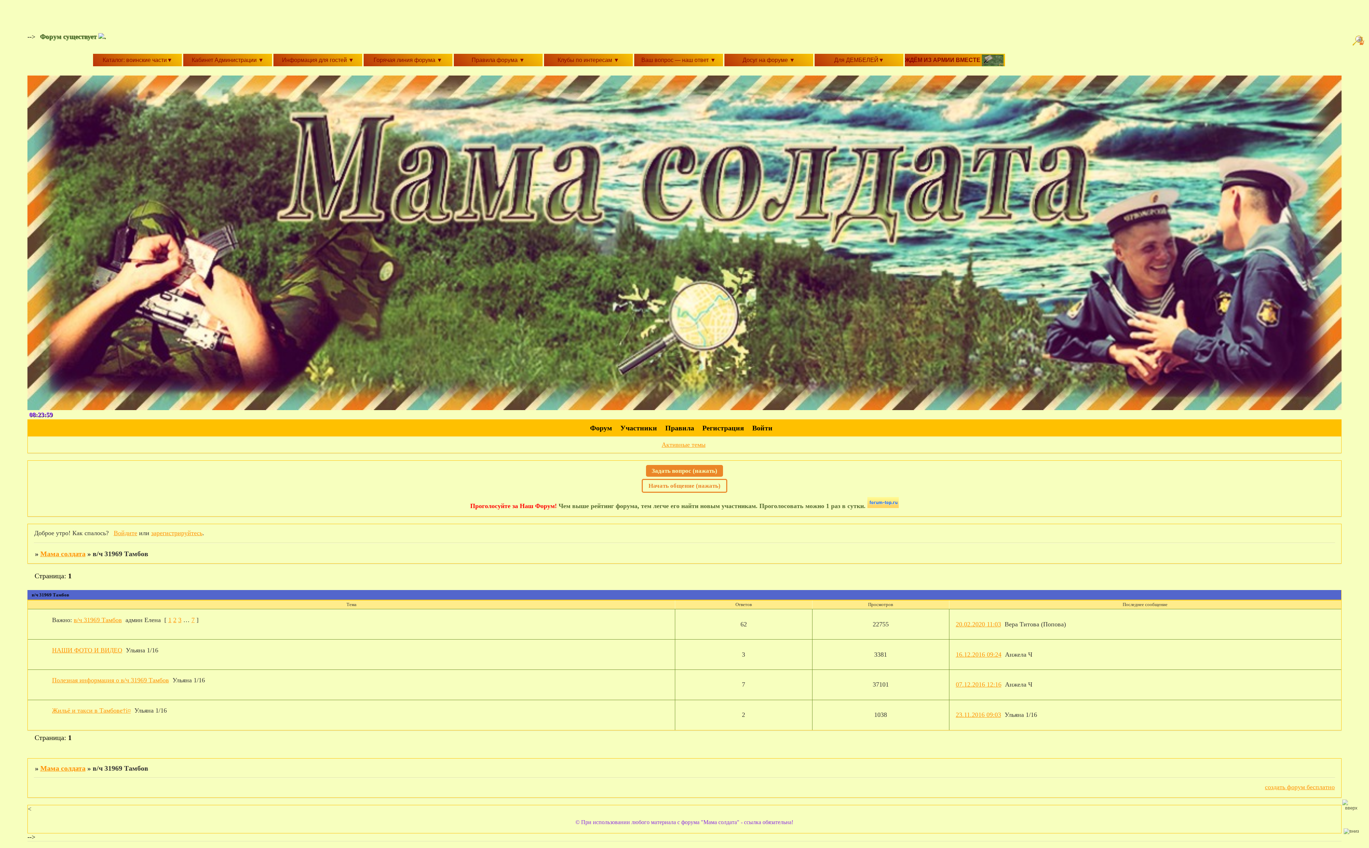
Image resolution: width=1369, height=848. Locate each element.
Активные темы (684, 444)
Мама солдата (63, 554)
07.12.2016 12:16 (978, 684)
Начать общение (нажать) (684, 485)
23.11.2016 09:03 (978, 714)
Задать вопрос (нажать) (684, 470)
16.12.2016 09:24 (978, 654)
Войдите (125, 533)
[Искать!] (1359, 41)
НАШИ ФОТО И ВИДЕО (87, 650)
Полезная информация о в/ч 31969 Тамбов (110, 680)
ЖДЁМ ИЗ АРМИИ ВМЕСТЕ (943, 60)
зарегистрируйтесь (176, 533)
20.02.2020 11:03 (978, 624)
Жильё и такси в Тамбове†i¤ (91, 710)
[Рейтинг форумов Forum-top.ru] (883, 506)
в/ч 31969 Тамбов (98, 620)
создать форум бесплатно (1300, 787)
